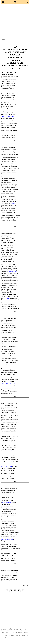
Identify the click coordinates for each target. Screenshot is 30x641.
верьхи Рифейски (6, 502)
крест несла (9, 151)
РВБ (15, 2)
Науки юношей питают (7, 539)
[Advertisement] (15, 21)
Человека (13, 203)
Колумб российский (6, 466)
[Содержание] (15, 590)
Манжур (13, 451)
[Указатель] (19, 590)
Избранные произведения (18, 39)
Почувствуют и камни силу (8, 383)
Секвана (8, 298)
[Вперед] (22, 590)
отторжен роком (13, 271)
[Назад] (7, 590)
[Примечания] (11, 590)
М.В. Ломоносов (5, 39)
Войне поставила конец (7, 116)
